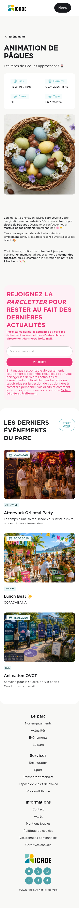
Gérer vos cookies (38, 845)
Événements (17, 36)
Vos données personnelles (38, 837)
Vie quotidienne (38, 791)
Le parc (38, 744)
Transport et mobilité (38, 777)
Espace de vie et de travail (38, 784)
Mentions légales (38, 823)
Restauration (38, 762)
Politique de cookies (38, 830)
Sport (38, 770)
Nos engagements (38, 723)
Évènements (38, 737)
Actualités (38, 730)
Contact (38, 809)
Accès (38, 816)
